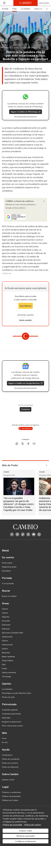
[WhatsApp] (39, 534)
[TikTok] (23, 534)
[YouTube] (34, 534)
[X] (28, 534)
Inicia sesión (25, 320)
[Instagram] (17, 534)
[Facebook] (12, 534)
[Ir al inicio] (25, 3)
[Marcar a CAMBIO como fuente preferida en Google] (25, 217)
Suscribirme (25, 306)
